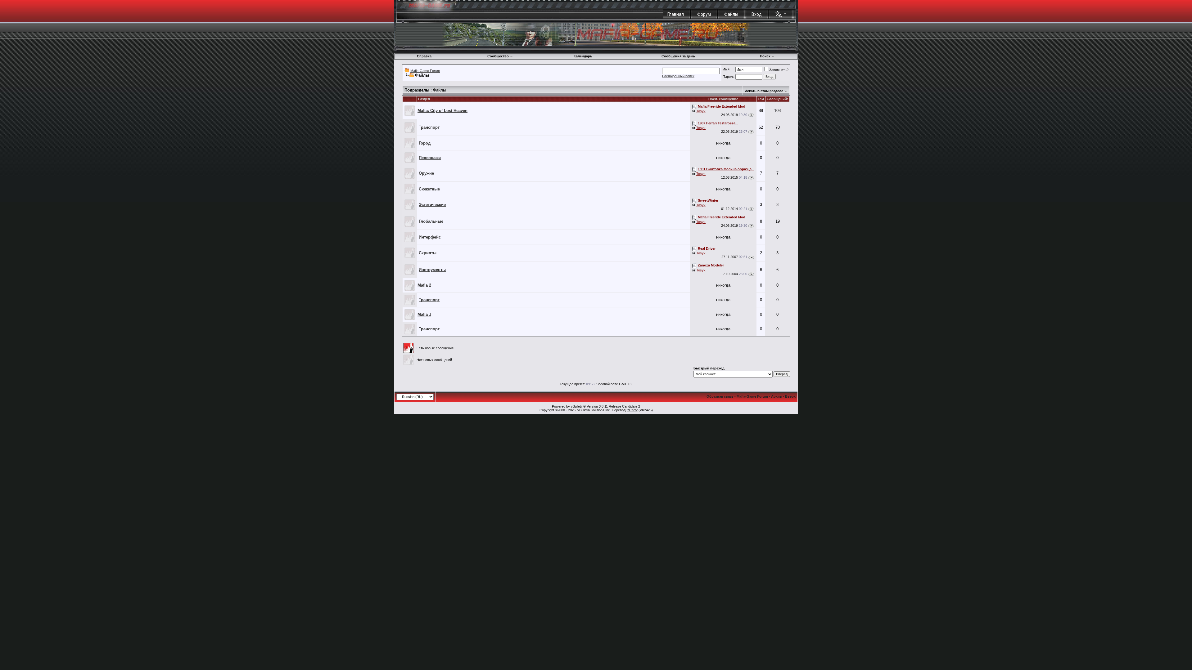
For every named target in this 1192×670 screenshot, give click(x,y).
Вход (757, 14)
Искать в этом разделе (764, 91)
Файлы (731, 14)
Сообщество (498, 56)
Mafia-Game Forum (425, 71)
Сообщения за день (678, 56)
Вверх (790, 396)
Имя (726, 69)
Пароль (728, 76)
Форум (704, 14)
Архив (776, 396)
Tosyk (701, 111)
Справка (424, 56)
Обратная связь (720, 396)
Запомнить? (778, 70)
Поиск (765, 56)
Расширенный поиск (678, 76)
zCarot (632, 410)
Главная (675, 14)
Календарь (583, 56)
